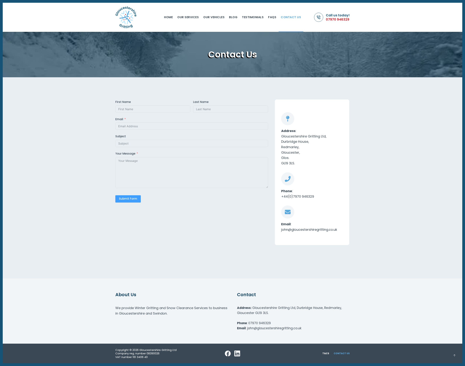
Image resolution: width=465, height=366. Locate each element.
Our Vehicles (214, 17)
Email (119, 119)
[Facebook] (228, 353)
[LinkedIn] (237, 353)
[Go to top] (454, 355)
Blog (233, 17)
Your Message (125, 153)
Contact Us (291, 17)
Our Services (188, 17)
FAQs (272, 17)
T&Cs (325, 353)
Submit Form (128, 199)
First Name (123, 102)
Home (168, 17)
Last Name (201, 102)
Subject (120, 136)
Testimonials (253, 17)
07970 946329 (337, 19)
